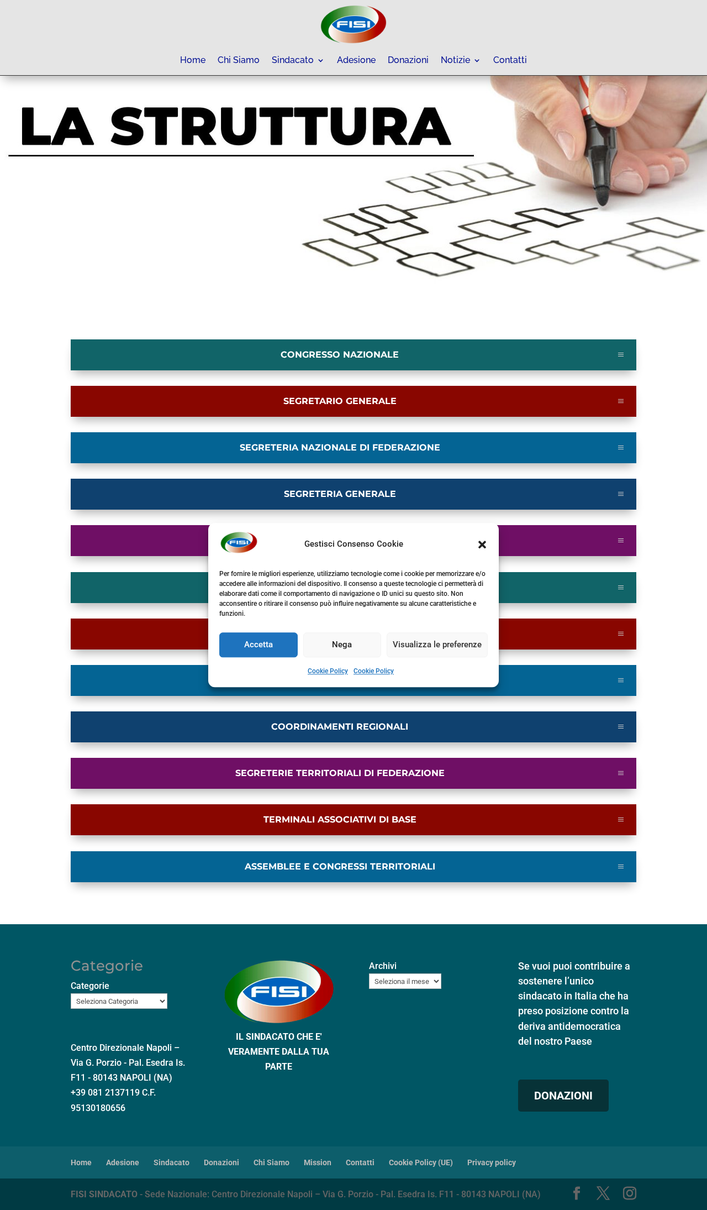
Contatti (510, 60)
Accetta (258, 645)
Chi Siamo (239, 60)
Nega (342, 645)
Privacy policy (491, 1162)
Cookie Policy (328, 671)
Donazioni (408, 60)
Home (192, 60)
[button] (482, 544)
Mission (317, 1162)
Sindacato (293, 60)
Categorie (90, 986)
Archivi (383, 966)
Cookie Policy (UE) (421, 1162)
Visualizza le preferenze (437, 645)
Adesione (356, 60)
